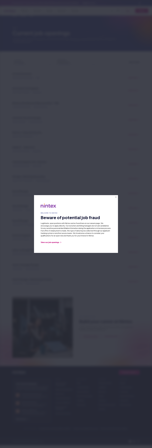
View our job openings (50, 242)
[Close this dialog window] (115, 197)
